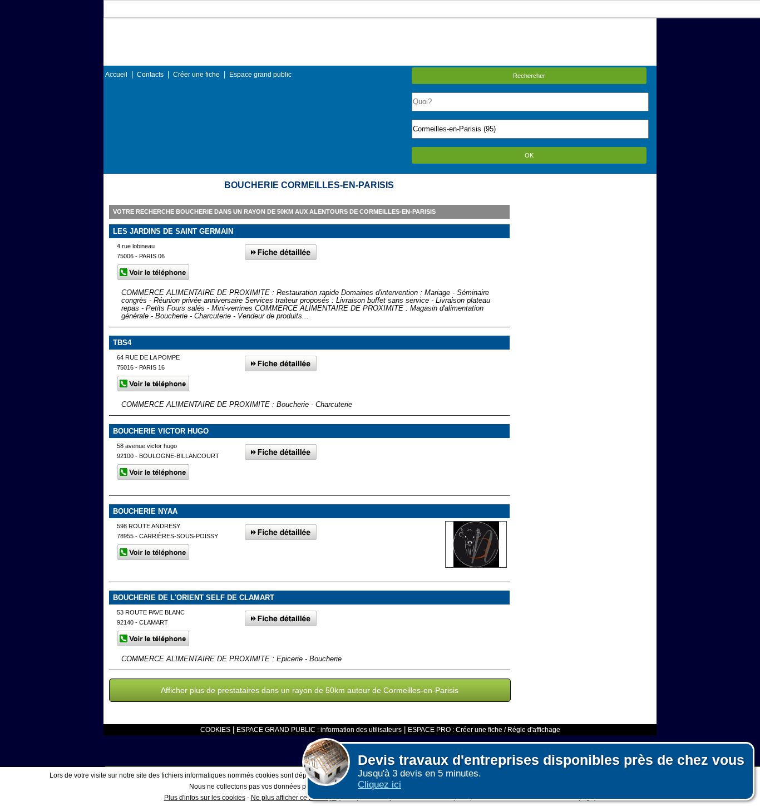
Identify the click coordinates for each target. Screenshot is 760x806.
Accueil (116, 74)
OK (529, 155)
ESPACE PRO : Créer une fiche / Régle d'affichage (484, 730)
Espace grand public (260, 74)
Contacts (150, 74)
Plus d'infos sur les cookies (204, 798)
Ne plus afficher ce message (294, 798)
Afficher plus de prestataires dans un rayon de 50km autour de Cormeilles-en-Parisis (309, 690)
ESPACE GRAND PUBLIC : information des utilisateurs (319, 730)
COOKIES (215, 730)
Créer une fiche (196, 74)
